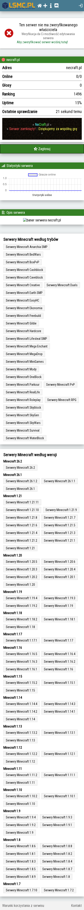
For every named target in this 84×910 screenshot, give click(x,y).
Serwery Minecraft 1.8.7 (57, 869)
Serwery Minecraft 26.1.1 (59, 481)
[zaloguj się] (81, 5)
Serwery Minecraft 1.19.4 (21, 598)
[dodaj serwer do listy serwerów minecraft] (46, 5)
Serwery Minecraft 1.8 (56, 876)
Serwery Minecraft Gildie (21, 323)
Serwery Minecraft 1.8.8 (57, 846)
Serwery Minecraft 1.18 (20, 627)
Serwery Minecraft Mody (21, 369)
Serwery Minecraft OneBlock (23, 377)
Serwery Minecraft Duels (62, 285)
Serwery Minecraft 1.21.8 (21, 517)
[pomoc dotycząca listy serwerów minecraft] (51, 5)
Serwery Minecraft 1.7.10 (21, 890)
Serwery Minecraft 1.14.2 (21, 711)
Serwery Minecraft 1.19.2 (21, 606)
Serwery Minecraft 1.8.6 (21, 846)
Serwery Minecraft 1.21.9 (61, 510)
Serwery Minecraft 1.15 (20, 690)
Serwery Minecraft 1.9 (19, 832)
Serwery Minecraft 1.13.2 (21, 732)
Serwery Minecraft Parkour (22, 384)
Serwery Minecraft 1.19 (58, 606)
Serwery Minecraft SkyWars (23, 423)
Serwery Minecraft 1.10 (20, 804)
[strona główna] (18, 5)
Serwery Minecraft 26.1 (20, 489)
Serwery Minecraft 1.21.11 (22, 502)
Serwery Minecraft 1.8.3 (21, 861)
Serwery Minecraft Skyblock (23, 407)
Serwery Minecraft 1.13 (20, 740)
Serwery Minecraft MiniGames (25, 361)
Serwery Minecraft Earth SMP (24, 293)
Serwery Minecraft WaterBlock (25, 438)
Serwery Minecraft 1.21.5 (59, 525)
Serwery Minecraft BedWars (23, 254)
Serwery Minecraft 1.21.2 (21, 540)
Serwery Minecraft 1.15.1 (59, 683)
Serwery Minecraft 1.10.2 (21, 796)
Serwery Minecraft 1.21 (20, 548)
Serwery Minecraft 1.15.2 (21, 683)
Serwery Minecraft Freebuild (23, 316)
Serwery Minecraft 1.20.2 (21, 577)
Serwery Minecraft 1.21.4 (21, 533)
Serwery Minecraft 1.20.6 (59, 561)
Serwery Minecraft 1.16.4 (59, 654)
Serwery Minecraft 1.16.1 (21, 669)
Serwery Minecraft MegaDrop (24, 354)
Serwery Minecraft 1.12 (20, 761)
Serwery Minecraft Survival (22, 430)
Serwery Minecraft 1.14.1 (59, 711)
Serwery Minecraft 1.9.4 (21, 817)
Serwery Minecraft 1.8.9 (21, 876)
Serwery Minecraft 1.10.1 (59, 796)
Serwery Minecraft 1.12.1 (59, 754)
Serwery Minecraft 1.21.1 (59, 540)
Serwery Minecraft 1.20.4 (59, 569)
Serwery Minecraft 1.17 (58, 640)
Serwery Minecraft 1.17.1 (21, 640)
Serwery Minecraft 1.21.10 (22, 510)
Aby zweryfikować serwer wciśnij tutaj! (42, 42)
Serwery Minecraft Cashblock (24, 270)
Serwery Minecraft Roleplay (23, 400)
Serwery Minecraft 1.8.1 (21, 854)
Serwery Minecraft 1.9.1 (57, 825)
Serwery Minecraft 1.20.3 (21, 569)
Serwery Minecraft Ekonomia (24, 308)
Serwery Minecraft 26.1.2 (21, 481)
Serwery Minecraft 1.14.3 (59, 704)
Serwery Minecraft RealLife (23, 392)
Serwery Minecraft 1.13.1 (59, 732)
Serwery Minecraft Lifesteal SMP (26, 338)
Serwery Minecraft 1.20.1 (59, 577)
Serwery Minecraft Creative (23, 285)
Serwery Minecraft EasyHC (22, 300)
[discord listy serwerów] (57, 5)
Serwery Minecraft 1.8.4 (57, 861)
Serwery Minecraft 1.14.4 (21, 704)
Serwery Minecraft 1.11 (20, 782)
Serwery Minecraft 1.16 (58, 669)
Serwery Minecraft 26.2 (20, 467)
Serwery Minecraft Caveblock (24, 277)
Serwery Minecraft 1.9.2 (21, 825)
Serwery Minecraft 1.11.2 (21, 775)
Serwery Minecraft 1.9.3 (57, 817)
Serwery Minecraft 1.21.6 (21, 525)
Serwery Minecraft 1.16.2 (59, 661)
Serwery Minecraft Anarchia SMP (26, 247)
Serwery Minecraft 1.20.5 (21, 561)
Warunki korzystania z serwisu (23, 905)
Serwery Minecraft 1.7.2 (59, 890)
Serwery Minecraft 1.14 (20, 719)
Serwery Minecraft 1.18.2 (21, 619)
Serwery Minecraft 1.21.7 (59, 517)
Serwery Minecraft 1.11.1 (59, 775)
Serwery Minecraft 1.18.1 (59, 619)
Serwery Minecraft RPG (61, 400)
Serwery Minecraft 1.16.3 (21, 661)
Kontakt (76, 905)
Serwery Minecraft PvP (60, 384)
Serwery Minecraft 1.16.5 (21, 654)
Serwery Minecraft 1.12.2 (21, 754)
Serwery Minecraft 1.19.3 (59, 598)
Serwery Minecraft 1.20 (20, 584)
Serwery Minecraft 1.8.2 (57, 854)
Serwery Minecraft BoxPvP (22, 262)
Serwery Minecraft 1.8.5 (21, 869)
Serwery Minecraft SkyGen (22, 415)
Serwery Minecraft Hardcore (23, 331)
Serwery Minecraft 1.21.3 (59, 533)
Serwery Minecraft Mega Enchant (26, 346)
